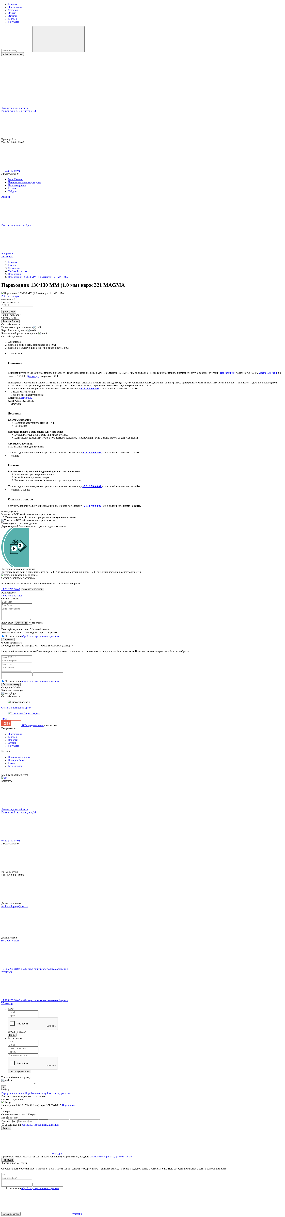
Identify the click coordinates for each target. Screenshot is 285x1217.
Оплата (12, 13)
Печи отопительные (19, 757)
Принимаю (8, 1160)
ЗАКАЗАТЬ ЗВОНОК (32, 589)
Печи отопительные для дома (24, 182)
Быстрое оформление (59, 1093)
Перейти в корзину (35, 1093)
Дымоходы (33, 376)
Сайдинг (13, 191)
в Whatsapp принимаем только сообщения (34, 970)
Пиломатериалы (17, 185)
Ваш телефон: (9, 1121)
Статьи (12, 742)
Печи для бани (16, 760)
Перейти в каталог (11, 595)
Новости (13, 740)
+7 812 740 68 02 (10, 170)
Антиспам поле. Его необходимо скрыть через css (29, 632)
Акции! (5, 196)
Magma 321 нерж (267, 372)
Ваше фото (7, 622)
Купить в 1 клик (10, 321)
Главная (12, 4)
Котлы (11, 763)
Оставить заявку (11, 684)
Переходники (227, 372)
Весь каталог (15, 766)
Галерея (12, 18)
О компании (15, 7)
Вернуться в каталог (12, 1093)
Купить (6, 1128)
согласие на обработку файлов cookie (111, 1156)
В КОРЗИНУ (9, 312)
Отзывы (12, 16)
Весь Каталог (15, 179)
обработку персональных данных (40, 636)
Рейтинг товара (10, 296)
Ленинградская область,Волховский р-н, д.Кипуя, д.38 (18, 109)
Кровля (12, 188)
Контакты (13, 21)
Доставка (13, 10)
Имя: (4, 1117)
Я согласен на (32, 636)
